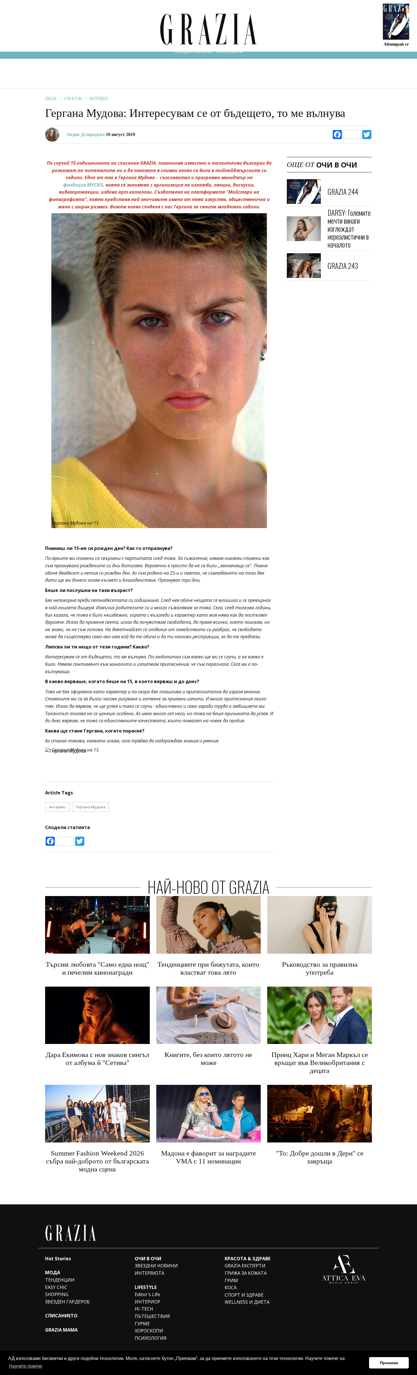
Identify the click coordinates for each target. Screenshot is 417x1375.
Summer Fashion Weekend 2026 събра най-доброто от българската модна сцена (97, 1161)
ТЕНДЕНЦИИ (60, 1280)
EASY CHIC (56, 1287)
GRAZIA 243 (343, 265)
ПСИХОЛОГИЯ (151, 1338)
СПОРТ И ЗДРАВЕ (244, 1295)
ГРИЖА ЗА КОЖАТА (246, 1273)
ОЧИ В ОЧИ (73, 98)
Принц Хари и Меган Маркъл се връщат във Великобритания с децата (319, 1062)
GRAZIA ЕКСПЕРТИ (245, 1266)
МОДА (52, 1272)
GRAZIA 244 (343, 191)
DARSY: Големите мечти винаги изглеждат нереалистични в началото (349, 228)
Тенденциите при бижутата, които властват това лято (208, 968)
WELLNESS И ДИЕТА (247, 1302)
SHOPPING (56, 1294)
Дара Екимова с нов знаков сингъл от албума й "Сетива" (97, 1058)
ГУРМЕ (142, 1323)
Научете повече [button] (25, 1366)
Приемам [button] (389, 1363)
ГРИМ (231, 1280)
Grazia (50, 98)
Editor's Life (147, 1294)
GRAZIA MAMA (61, 1330)
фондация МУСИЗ (83, 185)
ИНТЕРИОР (147, 1302)
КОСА (231, 1287)
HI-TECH (144, 1309)
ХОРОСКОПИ (149, 1331)
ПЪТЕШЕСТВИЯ (152, 1316)
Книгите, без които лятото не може (208, 1058)
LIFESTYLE (146, 1287)
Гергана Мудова (90, 806)
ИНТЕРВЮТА (229, 51)
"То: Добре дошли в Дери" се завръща (319, 1157)
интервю (57, 806)
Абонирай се (396, 43)
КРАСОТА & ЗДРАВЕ (247, 1258)
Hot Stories (58, 1258)
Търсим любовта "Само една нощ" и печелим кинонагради (97, 968)
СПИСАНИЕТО (61, 1316)
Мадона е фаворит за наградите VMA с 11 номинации (208, 1157)
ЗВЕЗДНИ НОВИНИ (193, 51)
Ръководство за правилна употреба (319, 968)
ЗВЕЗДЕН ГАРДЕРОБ (67, 1302)
